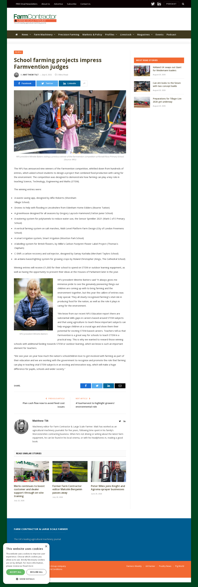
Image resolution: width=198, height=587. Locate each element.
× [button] (46, 546)
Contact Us (85, 3)
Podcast (171, 4)
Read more (28, 566)
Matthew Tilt (31, 75)
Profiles (109, 34)
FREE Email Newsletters (26, 3)
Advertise (58, 3)
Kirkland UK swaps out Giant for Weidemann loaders (167, 69)
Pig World (179, 566)
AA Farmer (150, 566)
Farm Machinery (43, 34)
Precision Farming (68, 34)
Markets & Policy (92, 34)
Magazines (143, 34)
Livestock (125, 34)
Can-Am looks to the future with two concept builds (167, 84)
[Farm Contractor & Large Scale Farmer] (35, 19)
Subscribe (71, 3)
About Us (45, 3)
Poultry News (165, 566)
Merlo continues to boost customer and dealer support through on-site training (29, 491)
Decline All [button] (36, 572)
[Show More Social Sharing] (84, 83)
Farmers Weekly (134, 566)
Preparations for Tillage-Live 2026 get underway (167, 100)
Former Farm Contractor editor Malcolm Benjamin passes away (67, 489)
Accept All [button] (16, 572)
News (25, 34)
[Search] (182, 3)
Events (160, 34)
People (18, 52)
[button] (26, 579)
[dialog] (26, 563)
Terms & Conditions (53, 569)
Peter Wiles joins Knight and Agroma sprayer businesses (108, 487)
